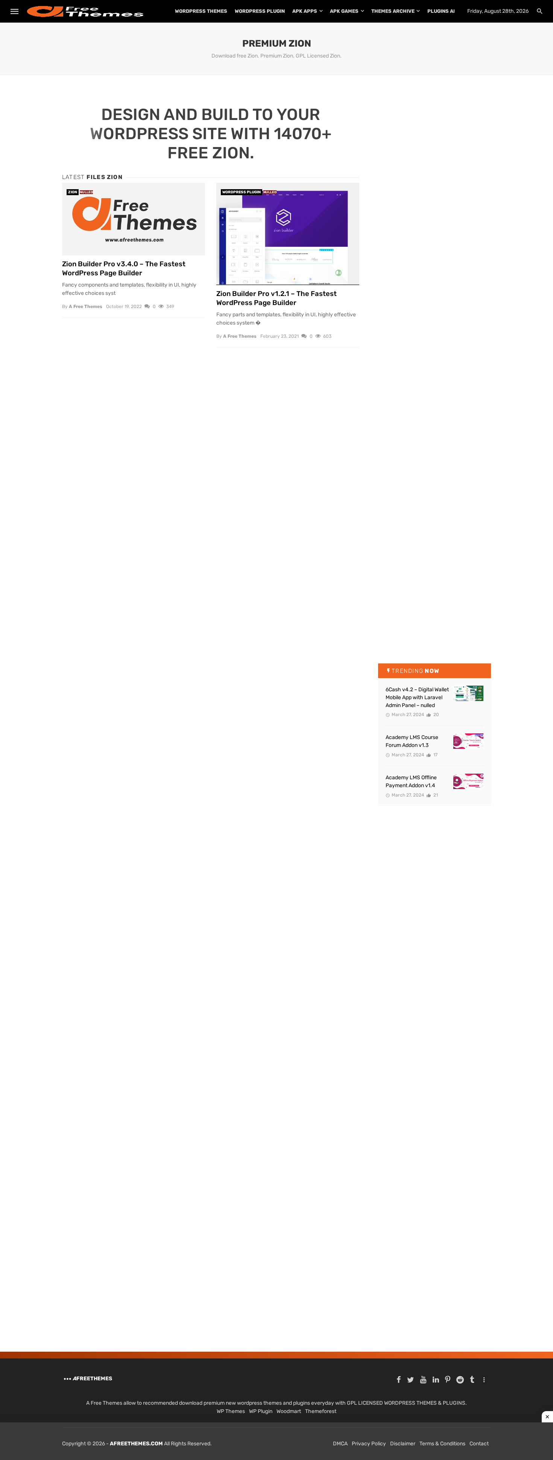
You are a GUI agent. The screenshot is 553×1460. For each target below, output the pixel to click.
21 (435, 795)
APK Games (344, 11)
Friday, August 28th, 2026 (498, 11)
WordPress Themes (201, 11)
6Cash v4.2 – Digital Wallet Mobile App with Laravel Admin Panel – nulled (417, 697)
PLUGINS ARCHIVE (449, 11)
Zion (72, 192)
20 (435, 714)
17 (435, 754)
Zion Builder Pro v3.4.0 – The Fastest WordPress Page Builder (123, 268)
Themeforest (320, 1411)
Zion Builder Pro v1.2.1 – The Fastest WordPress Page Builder (276, 298)
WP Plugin (260, 1411)
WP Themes (231, 1411)
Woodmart (288, 1411)
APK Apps (304, 11)
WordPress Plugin (260, 11)
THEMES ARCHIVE (393, 11)
